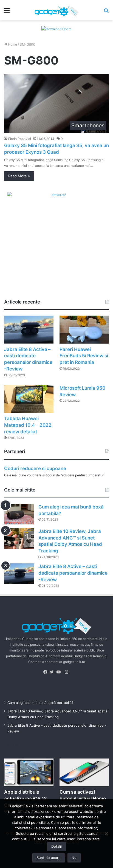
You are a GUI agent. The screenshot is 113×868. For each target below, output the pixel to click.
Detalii (56, 846)
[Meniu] (7, 12)
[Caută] (106, 12)
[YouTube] (59, 672)
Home (12, 44)
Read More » (19, 176)
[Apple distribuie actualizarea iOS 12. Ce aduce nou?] (28, 772)
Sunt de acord (48, 857)
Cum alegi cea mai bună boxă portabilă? (40, 703)
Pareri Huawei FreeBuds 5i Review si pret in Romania (84, 356)
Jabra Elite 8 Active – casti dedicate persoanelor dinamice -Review (73, 573)
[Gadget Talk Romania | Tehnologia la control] (56, 10)
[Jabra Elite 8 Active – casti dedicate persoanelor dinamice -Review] (28, 329)
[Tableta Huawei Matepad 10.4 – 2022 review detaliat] (28, 399)
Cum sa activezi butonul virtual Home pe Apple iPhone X (83, 798)
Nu (74, 857)
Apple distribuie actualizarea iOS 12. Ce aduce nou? (26, 798)
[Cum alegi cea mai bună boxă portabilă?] (19, 514)
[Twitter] (53, 672)
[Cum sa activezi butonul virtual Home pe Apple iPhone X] (84, 772)
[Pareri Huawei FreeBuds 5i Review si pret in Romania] (84, 329)
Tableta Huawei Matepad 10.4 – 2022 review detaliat (28, 425)
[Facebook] (46, 672)
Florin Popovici (19, 139)
